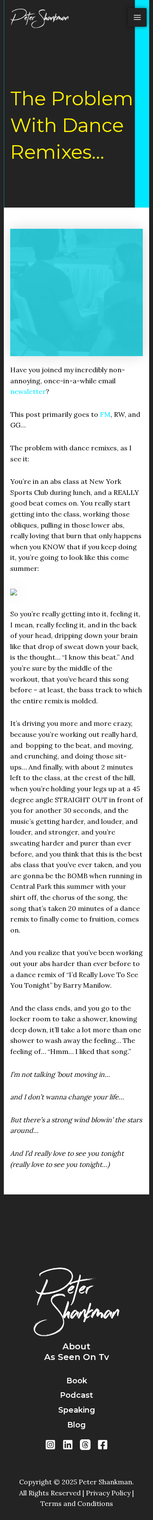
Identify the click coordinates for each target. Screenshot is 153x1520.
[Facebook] (102, 1445)
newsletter (28, 391)
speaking (76, 1410)
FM (105, 414)
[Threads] (85, 1445)
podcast (76, 1395)
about (76, 1346)
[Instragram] (50, 1445)
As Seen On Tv (76, 1357)
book (76, 1380)
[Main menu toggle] (137, 17)
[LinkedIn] (68, 1445)
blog (76, 1425)
